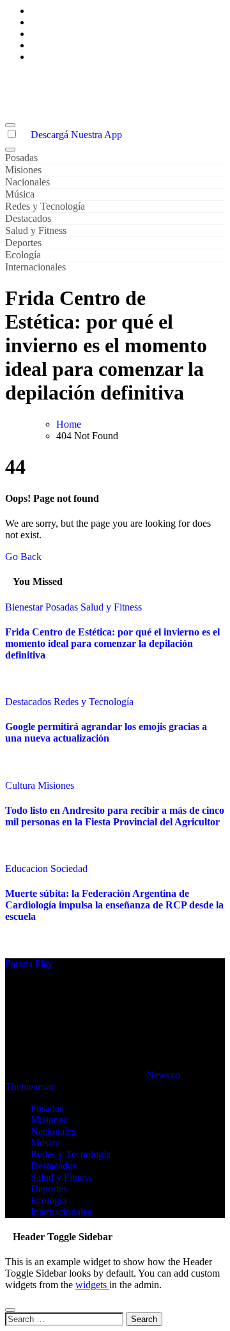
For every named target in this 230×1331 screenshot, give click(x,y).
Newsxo (163, 1075)
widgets (92, 1284)
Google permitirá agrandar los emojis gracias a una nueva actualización (106, 732)
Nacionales (27, 181)
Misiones (23, 169)
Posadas (21, 157)
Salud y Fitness (35, 230)
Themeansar (29, 1086)
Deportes (23, 242)
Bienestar (25, 607)
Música (19, 194)
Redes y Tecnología (45, 206)
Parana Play (29, 78)
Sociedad (69, 868)
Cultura (21, 785)
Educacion (27, 868)
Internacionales (35, 266)
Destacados (28, 218)
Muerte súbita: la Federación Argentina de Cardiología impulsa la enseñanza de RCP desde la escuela (114, 905)
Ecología (23, 254)
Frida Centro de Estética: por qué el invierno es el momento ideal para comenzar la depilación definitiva (112, 643)
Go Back (23, 556)
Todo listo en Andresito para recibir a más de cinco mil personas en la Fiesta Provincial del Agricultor (114, 816)
